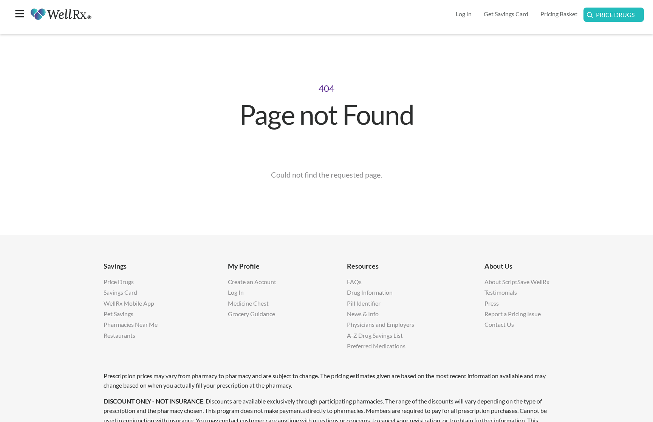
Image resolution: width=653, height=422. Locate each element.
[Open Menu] (19, 14)
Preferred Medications (376, 345)
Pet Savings (118, 313)
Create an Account (252, 281)
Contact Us (499, 324)
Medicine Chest (248, 303)
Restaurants (119, 335)
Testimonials (500, 292)
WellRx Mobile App (129, 303)
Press (491, 303)
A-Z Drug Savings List (375, 335)
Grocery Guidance (251, 313)
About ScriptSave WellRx (516, 281)
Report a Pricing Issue (512, 313)
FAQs (354, 281)
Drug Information (370, 292)
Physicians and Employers (380, 324)
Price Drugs (615, 14)
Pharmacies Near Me (131, 324)
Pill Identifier (364, 303)
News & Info (363, 313)
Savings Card (120, 292)
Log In (236, 292)
